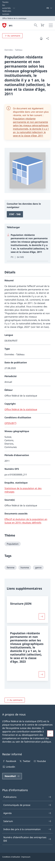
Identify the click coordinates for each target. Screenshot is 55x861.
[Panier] (42, 25)
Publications (9, 797)
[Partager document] (47, 38)
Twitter (26, 761)
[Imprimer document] (41, 38)
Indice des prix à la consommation (22, 829)
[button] (50, 733)
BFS (10, 25)
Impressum (25, 857)
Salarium (8, 821)
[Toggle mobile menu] (51, 25)
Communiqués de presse (16, 805)
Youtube (41, 761)
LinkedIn (10, 766)
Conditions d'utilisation (11, 857)
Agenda (7, 813)
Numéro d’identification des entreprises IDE (24, 839)
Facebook (11, 761)
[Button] (42, 616)
